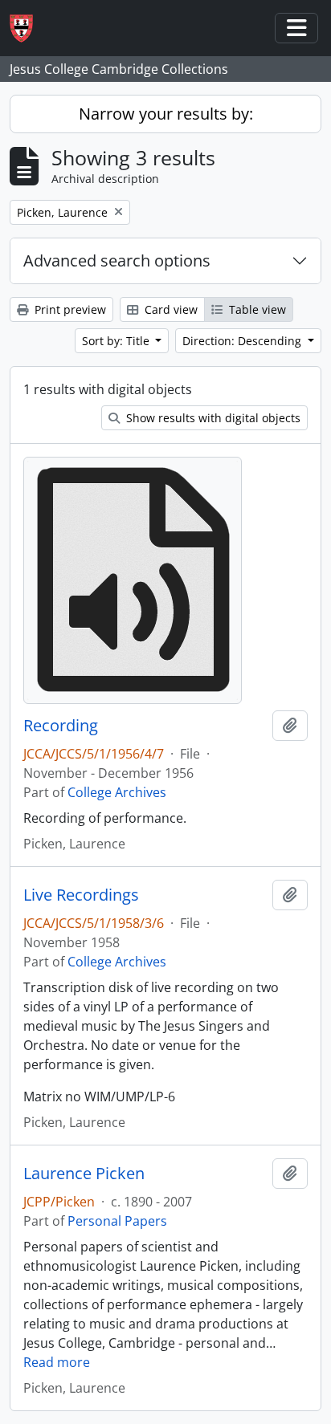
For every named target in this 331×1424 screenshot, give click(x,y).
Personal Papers (117, 1221)
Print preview (68, 309)
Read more (56, 1362)
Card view (169, 309)
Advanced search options (116, 260)
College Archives (116, 792)
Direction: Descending (243, 340)
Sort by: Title (117, 340)
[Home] (28, 28)
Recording (60, 725)
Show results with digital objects (211, 417)
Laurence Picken (84, 1173)
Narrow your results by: (166, 113)
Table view (256, 309)
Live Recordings (81, 895)
